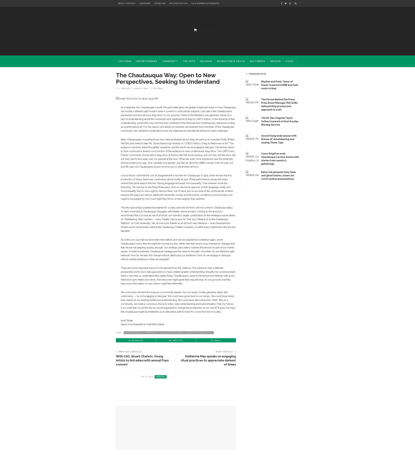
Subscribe (145, 3)
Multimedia (257, 61)
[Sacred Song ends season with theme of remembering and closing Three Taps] (252, 140)
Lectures (125, 61)
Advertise (160, 3)
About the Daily (127, 3)
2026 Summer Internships (205, 3)
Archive (275, 61)
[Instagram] (290, 3)
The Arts (189, 61)
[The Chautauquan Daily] (207, 30)
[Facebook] (282, 3)
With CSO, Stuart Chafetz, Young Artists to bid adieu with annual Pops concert (142, 360)
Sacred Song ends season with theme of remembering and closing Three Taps (279, 139)
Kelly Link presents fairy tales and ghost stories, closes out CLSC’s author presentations (278, 175)
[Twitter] (286, 3)
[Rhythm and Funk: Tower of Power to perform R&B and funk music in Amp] (252, 86)
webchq (125, 88)
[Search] (295, 3)
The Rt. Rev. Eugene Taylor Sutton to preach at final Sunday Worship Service (279, 121)
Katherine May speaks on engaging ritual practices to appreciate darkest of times (208, 360)
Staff (290, 61)
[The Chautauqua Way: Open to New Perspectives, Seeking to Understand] (137, 98)
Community (170, 61)
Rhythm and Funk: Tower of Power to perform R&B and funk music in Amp (279, 85)
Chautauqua (133, 333)
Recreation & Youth (231, 61)
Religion (206, 61)
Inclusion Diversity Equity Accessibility (187, 333)
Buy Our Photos (178, 3)
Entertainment (146, 61)
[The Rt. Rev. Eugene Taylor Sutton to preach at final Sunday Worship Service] (252, 122)
